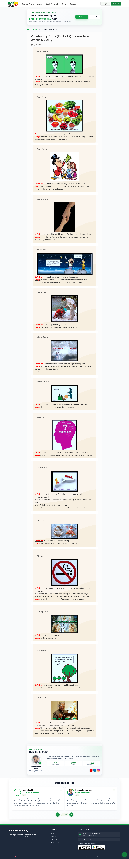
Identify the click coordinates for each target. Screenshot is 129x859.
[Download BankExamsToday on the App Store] (84, 847)
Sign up (117, 4)
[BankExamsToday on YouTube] (91, 770)
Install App (82, 17)
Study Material (52, 4)
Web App (96, 17)
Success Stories (55, 842)
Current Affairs (28, 4)
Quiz (64, 4)
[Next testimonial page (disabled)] (71, 814)
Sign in (106, 4)
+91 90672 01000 (87, 839)
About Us (53, 836)
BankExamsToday (18, 830)
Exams (39, 4)
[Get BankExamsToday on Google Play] (98, 847)
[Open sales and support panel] (124, 854)
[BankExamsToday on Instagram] (98, 770)
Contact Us (54, 839)
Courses (73, 4)
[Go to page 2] (58, 814)
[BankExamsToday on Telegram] (94, 770)
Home (29, 29)
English (35, 29)
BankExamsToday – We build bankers (98, 856)
